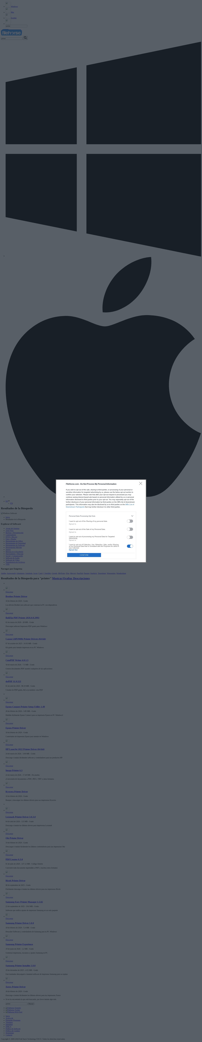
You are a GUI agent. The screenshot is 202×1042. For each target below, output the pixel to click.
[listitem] (101, 516)
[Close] (141, 484)
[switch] (130, 521)
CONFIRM (84, 555)
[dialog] (101, 521)
